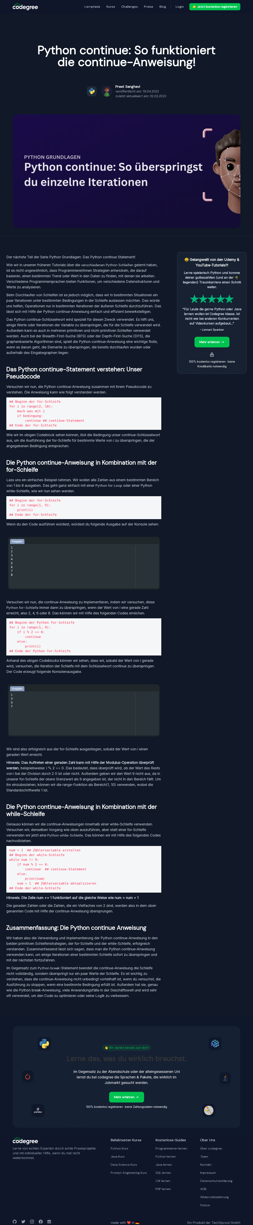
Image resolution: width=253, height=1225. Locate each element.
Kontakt (206, 1165)
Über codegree (211, 1148)
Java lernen (164, 1165)
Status (205, 1205)
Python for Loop (108, 485)
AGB (203, 1189)
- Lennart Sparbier (212, 329)
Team (204, 1156)
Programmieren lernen (171, 1148)
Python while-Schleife (65, 835)
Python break (49, 968)
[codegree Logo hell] (25, 1140)
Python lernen (166, 1156)
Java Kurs (118, 1156)
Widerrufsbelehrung (214, 1197)
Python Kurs (119, 1148)
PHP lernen (163, 1189)
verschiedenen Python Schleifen (107, 265)
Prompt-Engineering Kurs (129, 1173)
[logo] (25, 6)
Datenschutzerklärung (216, 1181)
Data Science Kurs (124, 1165)
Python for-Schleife (22, 607)
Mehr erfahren (209, 342)
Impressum (208, 1173)
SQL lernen (163, 1173)
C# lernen (163, 1181)
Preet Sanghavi (127, 86)
